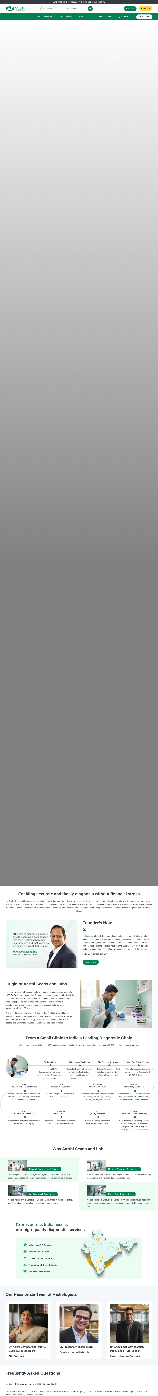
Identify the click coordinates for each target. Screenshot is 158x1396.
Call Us (130, 9)
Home (38, 17)
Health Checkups (105, 17)
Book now (100, 2)
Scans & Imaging (66, 17)
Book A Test (144, 17)
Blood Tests (85, 17)
